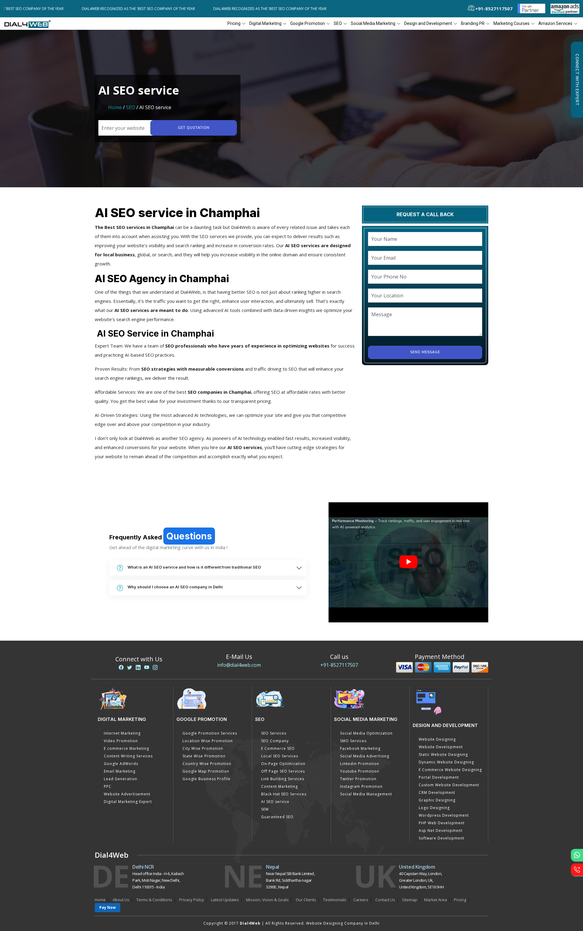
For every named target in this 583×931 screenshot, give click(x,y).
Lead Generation (120, 778)
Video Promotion (121, 740)
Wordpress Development (444, 815)
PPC (107, 786)
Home (115, 107)
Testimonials (334, 899)
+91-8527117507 (339, 665)
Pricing (233, 23)
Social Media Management (366, 794)
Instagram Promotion (361, 786)
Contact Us (385, 899)
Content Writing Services (128, 756)
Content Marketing (279, 786)
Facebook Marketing (360, 748)
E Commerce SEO (278, 748)
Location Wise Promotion (207, 740)
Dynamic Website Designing (446, 762)
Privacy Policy (191, 899)
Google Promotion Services (209, 733)
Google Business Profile (206, 778)
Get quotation (194, 128)
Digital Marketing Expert (128, 801)
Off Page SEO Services (283, 771)
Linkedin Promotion (359, 763)
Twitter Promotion (358, 778)
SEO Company (275, 740)
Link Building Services (282, 778)
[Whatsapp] (577, 855)
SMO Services (353, 740)
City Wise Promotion (202, 748)
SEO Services (273, 733)
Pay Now (107, 907)
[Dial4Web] (30, 23)
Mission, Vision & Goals (267, 899)
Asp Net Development (440, 830)
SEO (130, 107)
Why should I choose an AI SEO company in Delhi (175, 586)
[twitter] (129, 667)
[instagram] (155, 667)
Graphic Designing (437, 800)
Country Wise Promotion (206, 763)
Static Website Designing (443, 754)
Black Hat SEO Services (283, 794)
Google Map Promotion (205, 771)
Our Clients (306, 899)
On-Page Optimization (283, 763)
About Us (121, 899)
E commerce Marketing (126, 748)
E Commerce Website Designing (450, 769)
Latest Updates (225, 899)
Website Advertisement (127, 794)
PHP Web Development (442, 822)
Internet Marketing (122, 733)
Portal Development (439, 777)
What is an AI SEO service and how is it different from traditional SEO (194, 567)
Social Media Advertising (364, 756)
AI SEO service (275, 801)
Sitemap (409, 899)
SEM (265, 809)
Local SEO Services (279, 756)
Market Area (435, 899)
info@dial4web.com (239, 665)
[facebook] (121, 667)
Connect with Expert (577, 80)
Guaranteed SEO (277, 816)
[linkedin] (138, 667)
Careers (360, 899)
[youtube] (146, 667)
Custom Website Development (449, 784)
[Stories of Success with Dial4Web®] (408, 562)
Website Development (441, 746)
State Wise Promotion (204, 756)
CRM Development (437, 792)
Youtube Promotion (359, 771)
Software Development (441, 838)
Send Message (425, 376)
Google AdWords (121, 763)
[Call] (577, 870)
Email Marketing (119, 771)
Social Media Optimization (366, 733)
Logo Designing (434, 807)
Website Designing (437, 739)
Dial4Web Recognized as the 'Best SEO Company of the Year (120, 8)
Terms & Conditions (154, 899)
